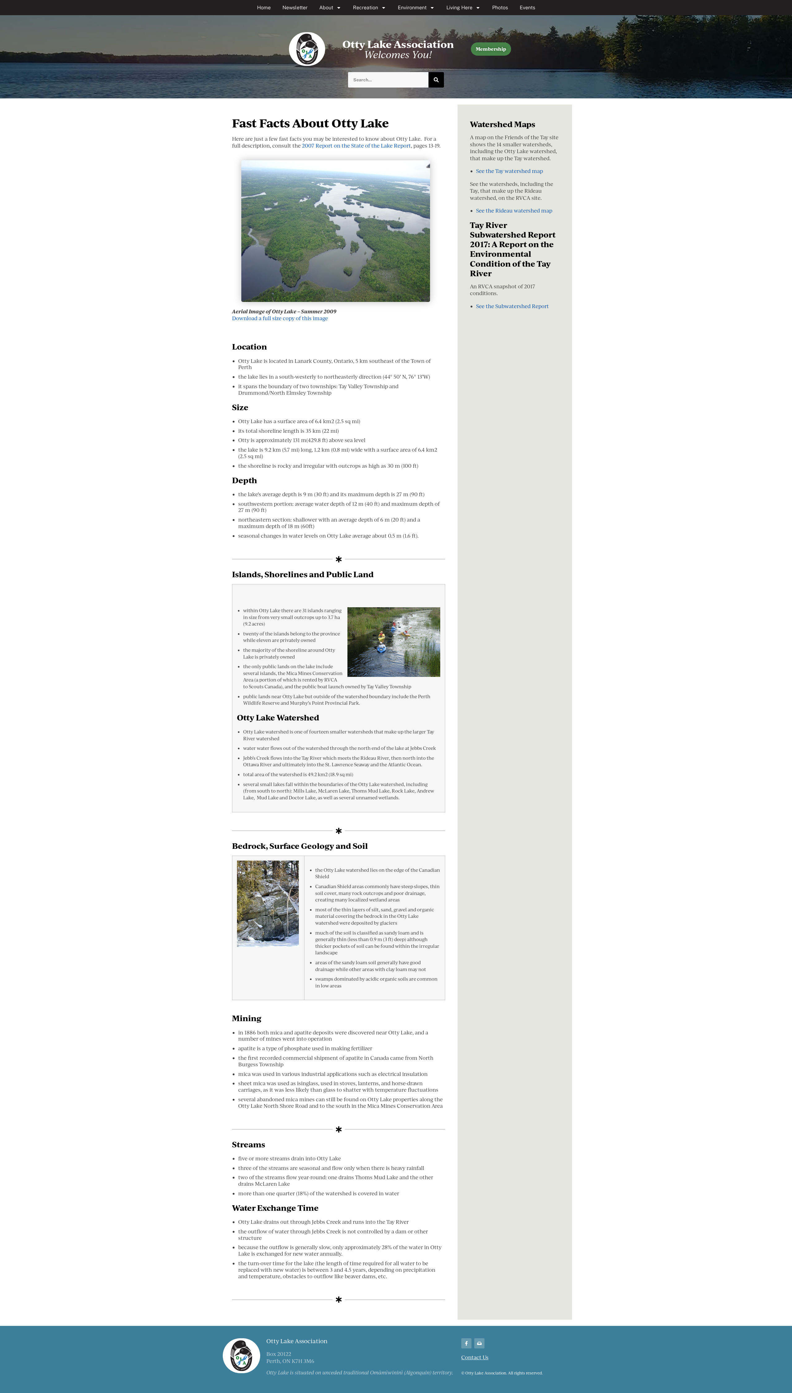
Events (527, 8)
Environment (412, 8)
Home (264, 8)
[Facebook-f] (466, 1343)
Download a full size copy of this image (280, 318)
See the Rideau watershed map (514, 210)
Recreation (365, 8)
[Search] (436, 80)
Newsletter (295, 8)
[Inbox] (479, 1343)
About (326, 8)
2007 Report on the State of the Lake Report (356, 145)
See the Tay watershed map (509, 171)
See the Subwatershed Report (512, 306)
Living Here (459, 8)
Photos (500, 8)
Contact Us (475, 1357)
